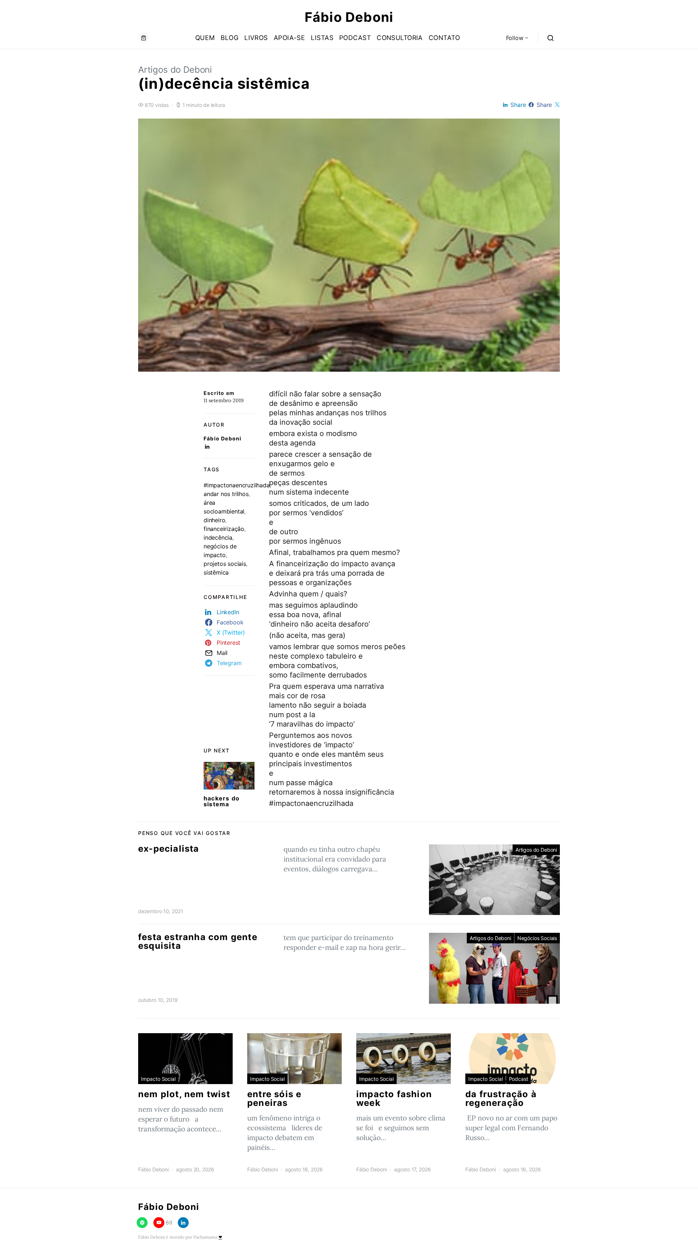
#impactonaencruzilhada (237, 485)
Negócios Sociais (537, 938)
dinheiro (214, 520)
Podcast (355, 37)
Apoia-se (289, 37)
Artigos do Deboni (175, 69)
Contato (444, 37)
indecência (218, 537)
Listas (322, 37)
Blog (229, 37)
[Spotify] (142, 1222)
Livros (256, 37)
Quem (205, 37)
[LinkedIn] (183, 1222)
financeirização (224, 528)
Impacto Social (158, 1079)
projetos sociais (225, 563)
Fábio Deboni (349, 17)
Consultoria (400, 37)
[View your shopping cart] (143, 37)
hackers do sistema (222, 801)
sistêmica (216, 572)
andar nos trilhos (226, 493)
